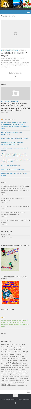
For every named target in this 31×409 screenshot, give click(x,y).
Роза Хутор (21, 351)
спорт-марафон (4, 382)
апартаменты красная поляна (7, 356)
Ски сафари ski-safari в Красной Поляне (12, 169)
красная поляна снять (6, 367)
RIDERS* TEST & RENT (5, 344)
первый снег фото (22, 374)
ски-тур (8, 378)
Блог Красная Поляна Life (9, 50)
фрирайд (5, 385)
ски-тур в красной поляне (17, 378)
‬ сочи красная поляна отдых (21, 385)
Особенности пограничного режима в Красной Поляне (14, 149)
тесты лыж (11, 382)
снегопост (12, 380)
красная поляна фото (18, 367)
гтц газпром (11, 365)
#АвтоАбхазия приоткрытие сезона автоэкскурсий (11, 133)
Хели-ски (24, 354)
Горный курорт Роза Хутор (6, 349)
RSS (4, 317)
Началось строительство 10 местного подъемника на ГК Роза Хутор (12, 143)
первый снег (13, 374)
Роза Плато (12, 352)
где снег (15, 360)
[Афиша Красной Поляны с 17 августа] (15, 34)
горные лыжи (14, 362)
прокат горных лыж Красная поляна (10, 376)
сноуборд (17, 380)
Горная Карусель (21, 347)
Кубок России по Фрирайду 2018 (10, 166)
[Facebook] (15, 403)
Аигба (17, 344)
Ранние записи (5, 234)
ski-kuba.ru (13, 344)
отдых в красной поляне (13, 369)
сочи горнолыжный (25, 380)
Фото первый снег (17, 354)
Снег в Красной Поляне (7, 354)
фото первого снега (18, 382)
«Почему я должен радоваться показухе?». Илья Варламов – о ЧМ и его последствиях (14, 155)
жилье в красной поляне (21, 365)
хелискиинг (12, 385)
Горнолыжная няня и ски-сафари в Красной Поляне (14, 174)
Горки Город (11, 347)
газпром (10, 360)
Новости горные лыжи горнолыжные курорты (14, 138)
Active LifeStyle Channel (9, 119)
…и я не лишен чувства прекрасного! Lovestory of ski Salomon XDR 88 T (15, 161)
